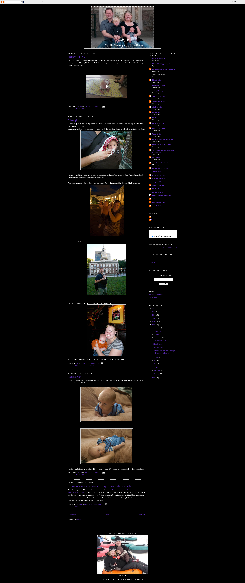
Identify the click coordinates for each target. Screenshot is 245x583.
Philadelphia (73, 120)
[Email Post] (103, 106)
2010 (154, 315)
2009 (154, 318)
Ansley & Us (156, 134)
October (157, 334)
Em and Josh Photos (156, 294)
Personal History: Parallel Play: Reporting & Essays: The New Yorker (100, 486)
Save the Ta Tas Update (160, 163)
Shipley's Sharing (158, 185)
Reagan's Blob (157, 181)
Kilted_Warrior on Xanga (161, 195)
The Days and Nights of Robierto (163, 69)
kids (82, 109)
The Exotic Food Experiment (162, 139)
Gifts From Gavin (158, 96)
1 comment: (96, 106)
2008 (154, 321)
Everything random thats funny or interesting (163, 151)
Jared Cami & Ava (159, 123)
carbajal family (157, 90)
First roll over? (74, 376)
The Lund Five (157, 117)
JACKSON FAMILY (159, 58)
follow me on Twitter (170, 247)
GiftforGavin (156, 171)
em (151, 217)
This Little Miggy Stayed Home (163, 64)
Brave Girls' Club (158, 74)
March (156, 367)
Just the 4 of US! (157, 112)
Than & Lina (156, 80)
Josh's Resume (154, 263)
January (157, 374)
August (156, 357)
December (157, 328)
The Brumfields (157, 192)
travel (92, 365)
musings (78, 506)
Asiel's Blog (153, 297)
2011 (154, 311)
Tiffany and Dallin (158, 128)
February (157, 370)
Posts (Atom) (81, 519)
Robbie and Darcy (158, 101)
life (87, 109)
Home (107, 514)
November (158, 331)
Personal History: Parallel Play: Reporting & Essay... (164, 351)
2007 (154, 325)
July (155, 360)
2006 (154, 378)
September (158, 338)
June (156, 364)
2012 (154, 308)
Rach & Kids (156, 205)
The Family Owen (158, 85)
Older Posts (141, 514)
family (77, 109)
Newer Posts (72, 514)
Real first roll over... (77, 56)
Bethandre (156, 199)
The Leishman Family (160, 168)
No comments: (97, 504)
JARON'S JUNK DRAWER (162, 144)
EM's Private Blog (158, 178)
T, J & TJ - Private (158, 175)
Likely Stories (157, 107)
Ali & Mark (156, 157)
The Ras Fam (156, 188)
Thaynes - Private (158, 202)
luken (152, 220)
